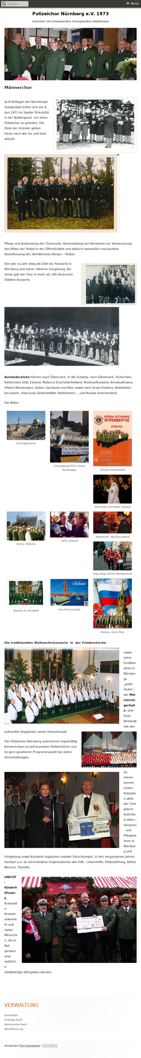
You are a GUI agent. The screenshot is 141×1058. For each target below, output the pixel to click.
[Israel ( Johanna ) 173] (26, 425)
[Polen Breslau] (26, 593)
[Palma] (26, 526)
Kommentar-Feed (15, 1024)
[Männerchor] (69, 592)
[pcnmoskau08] (113, 603)
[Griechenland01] (113, 438)
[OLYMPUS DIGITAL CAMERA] (113, 489)
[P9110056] (113, 556)
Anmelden (11, 1015)
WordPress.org (13, 1029)
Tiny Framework (29, 1045)
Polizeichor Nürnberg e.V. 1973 (70, 13)
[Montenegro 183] (69, 436)
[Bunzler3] (69, 524)
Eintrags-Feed (13, 1019)
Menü (135, 3)
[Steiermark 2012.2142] (113, 522)
